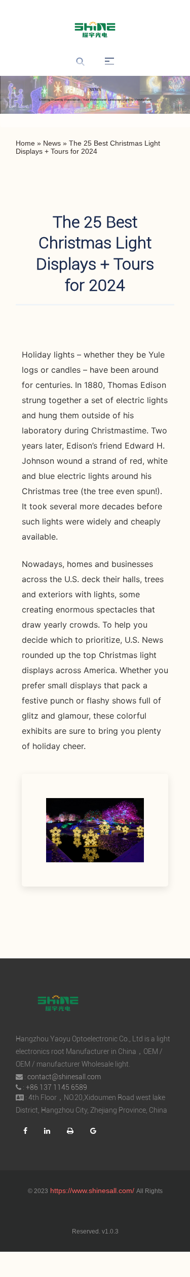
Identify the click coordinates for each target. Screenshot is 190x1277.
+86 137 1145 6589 (56, 1087)
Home (25, 143)
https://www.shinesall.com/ (92, 1190)
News (52, 143)
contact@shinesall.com (64, 1077)
